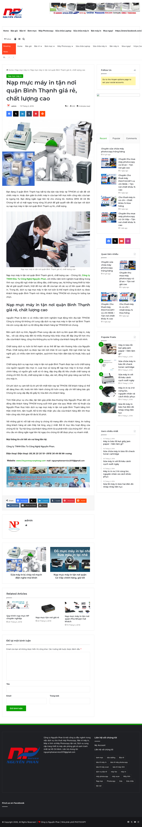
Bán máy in (96, 31)
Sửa (120, 781)
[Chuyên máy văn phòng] (12, 13)
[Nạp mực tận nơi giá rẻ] (48, 608)
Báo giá (14, 31)
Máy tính (126, 776)
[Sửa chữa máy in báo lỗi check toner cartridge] (108, 365)
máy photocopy (102, 776)
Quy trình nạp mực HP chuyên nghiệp (17, 617)
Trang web (54, 696)
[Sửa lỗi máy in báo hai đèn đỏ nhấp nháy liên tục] (108, 408)
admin (13, 106)
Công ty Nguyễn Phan (50, 822)
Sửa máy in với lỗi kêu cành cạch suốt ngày (126, 377)
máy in (123, 772)
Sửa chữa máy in (81, 31)
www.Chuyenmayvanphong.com (30, 461)
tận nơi (98, 786)
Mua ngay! (108, 31)
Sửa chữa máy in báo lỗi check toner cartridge (126, 364)
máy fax (114, 772)
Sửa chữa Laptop (63, 31)
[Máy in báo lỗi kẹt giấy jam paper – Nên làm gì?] (108, 349)
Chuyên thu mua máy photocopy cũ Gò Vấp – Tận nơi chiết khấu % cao (126, 219)
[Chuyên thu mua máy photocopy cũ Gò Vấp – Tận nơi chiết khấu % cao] (108, 217)
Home (6, 31)
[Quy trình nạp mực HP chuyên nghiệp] (18, 607)
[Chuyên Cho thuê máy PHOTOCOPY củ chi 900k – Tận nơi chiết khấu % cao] (108, 179)
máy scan (116, 776)
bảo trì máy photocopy (119, 762)
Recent (103, 138)
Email (8, 696)
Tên (8, 684)
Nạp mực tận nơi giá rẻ (47, 617)
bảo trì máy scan (102, 767)
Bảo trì (23, 31)
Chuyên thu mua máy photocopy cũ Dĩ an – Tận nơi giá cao (127, 278)
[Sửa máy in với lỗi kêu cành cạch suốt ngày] (108, 378)
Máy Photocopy (46, 31)
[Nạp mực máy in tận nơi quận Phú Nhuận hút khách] (77, 607)
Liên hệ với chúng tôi (104, 749)
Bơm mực (32, 31)
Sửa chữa (130, 781)
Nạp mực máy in (22, 70)
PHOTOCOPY (80, 822)
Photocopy (111, 781)
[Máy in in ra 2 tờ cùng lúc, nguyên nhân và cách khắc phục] (108, 391)
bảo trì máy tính (119, 767)
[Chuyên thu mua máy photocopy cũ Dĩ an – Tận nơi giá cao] (108, 163)
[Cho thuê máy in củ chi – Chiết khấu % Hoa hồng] (108, 201)
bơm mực (99, 757)
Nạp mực (99, 781)
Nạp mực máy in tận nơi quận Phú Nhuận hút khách (77, 619)
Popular (116, 138)
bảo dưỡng (111, 757)
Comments (131, 138)
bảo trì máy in (101, 762)
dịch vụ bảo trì (101, 772)
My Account (100, 745)
